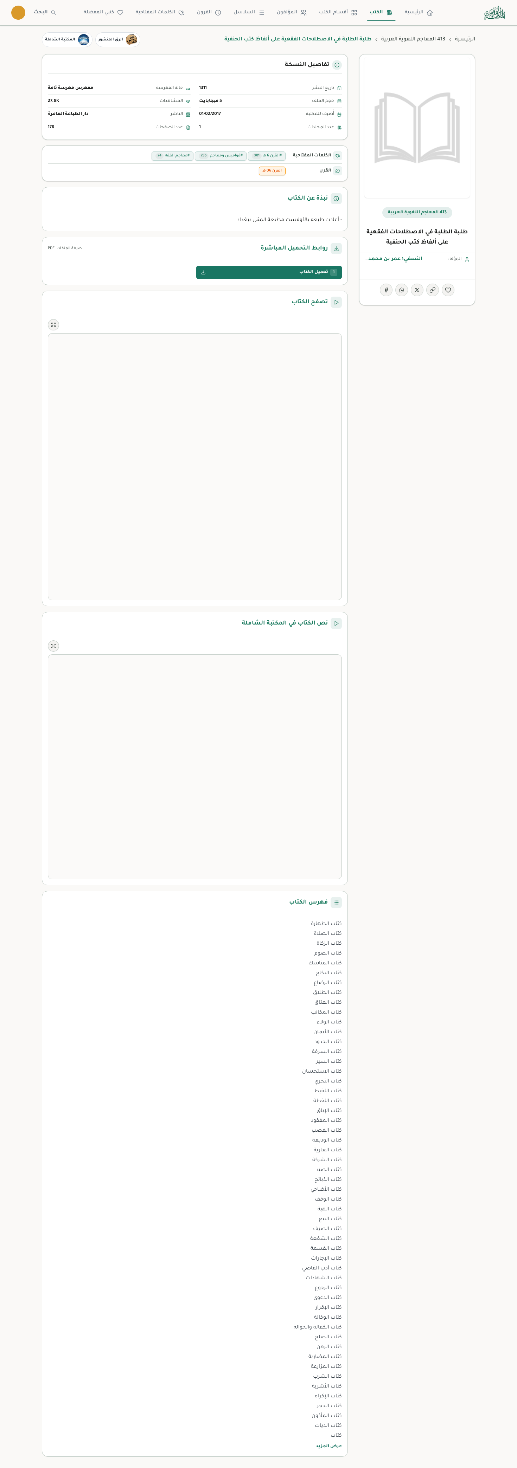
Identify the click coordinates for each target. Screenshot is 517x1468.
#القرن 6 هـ (268, 156)
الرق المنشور (110, 40)
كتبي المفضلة (99, 12)
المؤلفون (287, 12)
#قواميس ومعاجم (222, 156)
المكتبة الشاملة (60, 40)
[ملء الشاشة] (53, 324)
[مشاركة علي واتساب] (401, 290)
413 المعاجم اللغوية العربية (413, 40)
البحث (41, 12)
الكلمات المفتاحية (155, 12)
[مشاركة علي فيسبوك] (386, 290)
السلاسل (244, 12)
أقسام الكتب (333, 12)
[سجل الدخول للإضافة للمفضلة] (448, 290)
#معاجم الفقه (174, 156)
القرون (204, 12)
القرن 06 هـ (272, 171)
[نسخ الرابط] (432, 290)
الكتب (376, 12)
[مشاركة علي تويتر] (417, 290)
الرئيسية (414, 12)
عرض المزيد (329, 1446)
